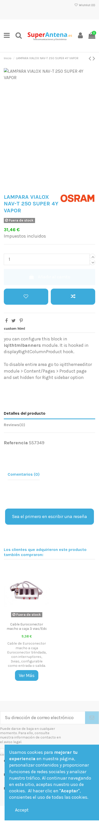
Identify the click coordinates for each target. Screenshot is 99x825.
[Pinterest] (21, 321)
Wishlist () (86, 5)
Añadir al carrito (54, 277)
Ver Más (27, 675)
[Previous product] (91, 58)
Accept (22, 810)
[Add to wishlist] (26, 297)
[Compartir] (6, 321)
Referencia (16, 443)
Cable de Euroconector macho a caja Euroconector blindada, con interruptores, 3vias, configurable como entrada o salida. (26, 654)
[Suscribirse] (92, 717)
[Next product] (94, 58)
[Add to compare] (73, 297)
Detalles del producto (24, 413)
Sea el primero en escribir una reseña (49, 516)
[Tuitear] (13, 321)
